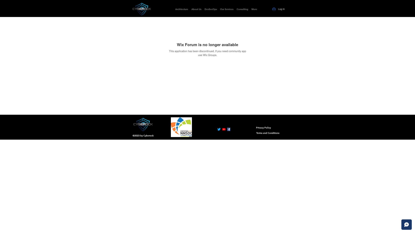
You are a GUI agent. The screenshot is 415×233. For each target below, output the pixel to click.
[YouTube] (223, 129)
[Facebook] (228, 129)
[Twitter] (219, 129)
